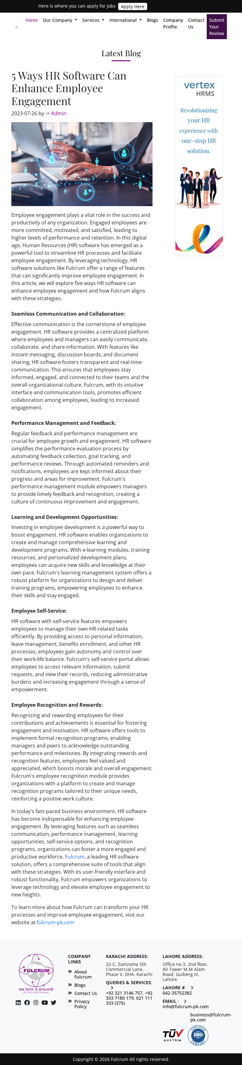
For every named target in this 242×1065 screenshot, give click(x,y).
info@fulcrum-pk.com (186, 1006)
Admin (58, 113)
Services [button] (91, 20)
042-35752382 (177, 993)
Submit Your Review (216, 26)
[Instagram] (45, 1002)
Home (33, 20)
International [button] (123, 20)
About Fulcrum (83, 974)
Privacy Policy (81, 1004)
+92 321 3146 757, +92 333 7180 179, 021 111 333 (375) (129, 998)
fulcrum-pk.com (55, 922)
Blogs (152, 20)
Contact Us (196, 23)
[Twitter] (53, 1002)
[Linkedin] (18, 1002)
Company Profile (173, 23)
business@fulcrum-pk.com (211, 1017)
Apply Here (132, 6)
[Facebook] (27, 1002)
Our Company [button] (58, 20)
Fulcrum (74, 856)
